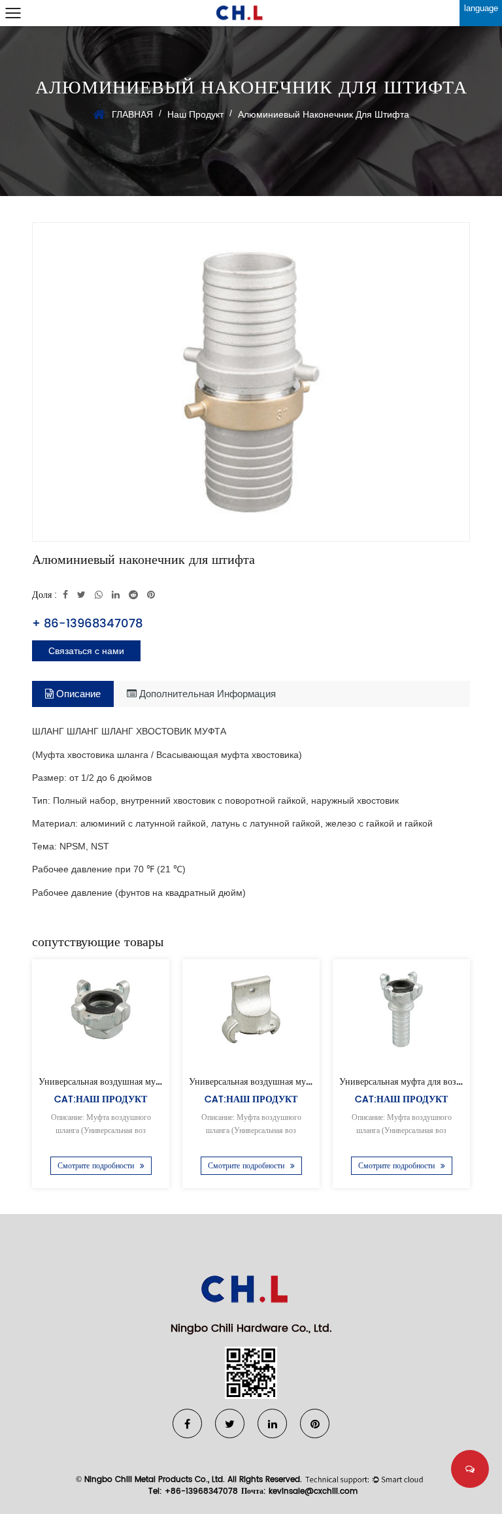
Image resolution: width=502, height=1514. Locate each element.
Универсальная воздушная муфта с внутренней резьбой (148, 1081)
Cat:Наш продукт (100, 1099)
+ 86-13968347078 (87, 623)
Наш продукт (195, 114)
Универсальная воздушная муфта (254, 1081)
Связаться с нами (86, 651)
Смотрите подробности (97, 1166)
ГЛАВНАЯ (132, 114)
